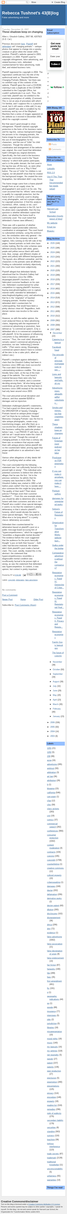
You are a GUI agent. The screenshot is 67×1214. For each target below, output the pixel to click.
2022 (52, 261)
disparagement (53, 917)
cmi (48, 816)
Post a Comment (9, 595)
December (57, 333)
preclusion (51, 1078)
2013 (52, 302)
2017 (52, 284)
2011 (52, 311)
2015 (52, 293)
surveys (50, 1135)
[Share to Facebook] (37, 574)
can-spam (51, 796)
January (57, 716)
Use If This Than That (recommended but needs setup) (55, 183)
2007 (52, 329)
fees (49, 977)
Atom (49, 164)
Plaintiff (29, 44)
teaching (51, 1139)
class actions (53, 809)
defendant (6, 46)
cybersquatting (53, 882)
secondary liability (55, 1120)
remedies (51, 1109)
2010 (52, 316)
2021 (52, 266)
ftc (48, 988)
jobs (49, 1019)
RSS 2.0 (51, 172)
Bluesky (50, 231)
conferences (52, 831)
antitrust (50, 768)
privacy (50, 1093)
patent (50, 1063)
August (56, 681)
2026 (52, 243)
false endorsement (55, 958)
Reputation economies (57, 634)
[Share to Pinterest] (40, 574)
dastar (50, 890)
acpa (49, 760)
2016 (52, 288)
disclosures (52, 913)
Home (23, 599)
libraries (50, 1027)
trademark (51, 1158)
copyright (11, 580)
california (51, 792)
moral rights (52, 1039)
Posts (54, 144)
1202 (49, 752)
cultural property (54, 875)
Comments (56, 149)
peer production (54, 1071)
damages (51, 886)
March (56, 704)
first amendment (54, 981)
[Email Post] (24, 575)
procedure (51, 1097)
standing (51, 1131)
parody (50, 1059)
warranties (51, 1180)
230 (48, 756)
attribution (51, 780)
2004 (52, 731)
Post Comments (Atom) (25, 605)
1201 (49, 748)
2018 (52, 279)
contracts (51, 852)
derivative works (54, 898)
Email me (51, 227)
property (50, 1101)
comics (50, 820)
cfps (49, 804)
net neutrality (53, 1055)
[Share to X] (34, 574)
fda (48, 973)
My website (52, 223)
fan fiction (51, 965)
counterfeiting (53, 864)
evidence (51, 933)
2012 (52, 307)
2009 (52, 320)
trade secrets (53, 1154)
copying (50, 856)
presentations (53, 1086)
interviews (51, 1015)
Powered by (48, 87)
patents (50, 1067)
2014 (52, 297)
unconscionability (55, 1169)
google (50, 1007)
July (55, 686)
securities (51, 1127)
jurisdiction (52, 1023)
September (58, 674)
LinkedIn (51, 168)
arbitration (51, 772)
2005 (52, 727)
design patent (53, 905)
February (57, 709)
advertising (52, 764)
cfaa (49, 800)
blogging (51, 788)
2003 (52, 736)
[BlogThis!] (31, 574)
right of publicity (54, 1113)
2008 (52, 325)
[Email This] (28, 574)
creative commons (55, 868)
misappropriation (54, 1031)
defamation (20, 580)
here (23, 44)
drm (48, 928)
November (57, 662)
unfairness (51, 1176)
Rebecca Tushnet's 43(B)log (30, 13)
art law (50, 776)
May (55, 695)
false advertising (31, 580)
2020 (52, 270)
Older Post (38, 599)
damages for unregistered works (57, 501)
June (55, 690)
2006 (52, 722)
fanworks (51, 969)
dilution (50, 909)
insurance (51, 1011)
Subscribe (55, 64)
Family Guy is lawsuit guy (57, 645)
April (55, 700)
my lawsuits (52, 1047)
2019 (52, 275)
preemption (52, 1082)
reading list (52, 1105)
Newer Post (7, 599)
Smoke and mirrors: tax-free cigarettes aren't (57, 413)
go (48, 1003)
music (50, 1043)
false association (54, 944)
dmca (49, 924)
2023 (52, 257)
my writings (52, 1051)
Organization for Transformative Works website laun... (58, 531)
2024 (52, 252)
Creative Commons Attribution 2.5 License (44, 1204)
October (57, 669)
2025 (52, 248)
